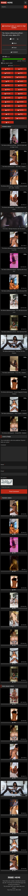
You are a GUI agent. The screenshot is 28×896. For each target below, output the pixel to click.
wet (8, 122)
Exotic (21, 73)
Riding (8, 89)
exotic (21, 105)
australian (21, 101)
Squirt (21, 89)
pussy (21, 93)
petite (8, 118)
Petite (8, 85)
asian (21, 97)
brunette (8, 97)
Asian (21, 68)
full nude (8, 93)
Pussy (21, 85)
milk (8, 114)
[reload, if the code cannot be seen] (7, 484)
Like (13, 39)
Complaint (15, 52)
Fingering (8, 77)
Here (7, 2)
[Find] (25, 6)
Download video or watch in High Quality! (15, 26)
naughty (8, 105)
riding (21, 114)
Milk (8, 81)
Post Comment (14, 491)
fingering (21, 110)
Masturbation (21, 77)
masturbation (21, 118)
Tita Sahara (17, 65)
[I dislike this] (18, 39)
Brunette (8, 73)
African (8, 68)
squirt (8, 110)
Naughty (21, 81)
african (8, 101)
